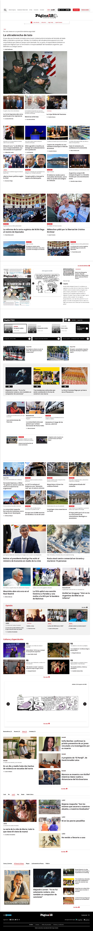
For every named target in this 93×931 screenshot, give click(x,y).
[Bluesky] (15, 919)
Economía (36, 9)
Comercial (84, 915)
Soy (18, 794)
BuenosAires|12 (7, 731)
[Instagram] (12, 919)
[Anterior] (33, 283)
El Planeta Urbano (19, 863)
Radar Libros (30, 794)
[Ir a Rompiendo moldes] (32, 328)
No (9, 794)
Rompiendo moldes (42, 328)
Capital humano (58, 22)
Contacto (37, 924)
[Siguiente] (61, 283)
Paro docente (36, 22)
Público (48, 863)
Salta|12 (24, 731)
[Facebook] (10, 919)
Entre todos (64, 328)
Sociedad (42, 9)
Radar (22, 794)
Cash (4, 794)
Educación (43, 22)
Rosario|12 (17, 731)
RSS (89, 915)
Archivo (31, 924)
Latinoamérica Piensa (38, 863)
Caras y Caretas (7, 863)
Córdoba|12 (32, 731)
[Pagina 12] (46, 16)
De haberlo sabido (18, 328)
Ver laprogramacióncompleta (82, 328)
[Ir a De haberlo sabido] (8, 328)
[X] (13, 919)
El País (30, 9)
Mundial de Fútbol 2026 (22, 9)
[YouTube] (17, 919)
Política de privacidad (46, 924)
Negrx (27, 863)
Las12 (13, 794)
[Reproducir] (59, 9)
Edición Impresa (12, 9)
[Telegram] (19, 919)
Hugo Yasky (50, 22)
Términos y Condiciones (58, 924)
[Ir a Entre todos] (56, 328)
